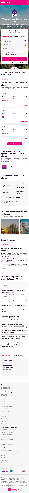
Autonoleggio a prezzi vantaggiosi (9, 452)
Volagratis (4, 72)
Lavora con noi (4, 414)
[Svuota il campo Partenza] (25, 40)
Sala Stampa (4, 421)
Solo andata (16, 36)
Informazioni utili (5, 437)
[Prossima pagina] (26, 355)
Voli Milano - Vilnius (7, 360)
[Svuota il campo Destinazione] (25, 45)
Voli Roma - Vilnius (7, 362)
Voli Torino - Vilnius (7, 365)
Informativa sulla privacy (7, 406)
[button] (4, 268)
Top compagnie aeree (6, 450)
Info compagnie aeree (6, 434)
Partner (3, 418)
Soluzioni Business (5, 423)
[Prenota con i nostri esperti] (20, 2)
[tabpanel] (14, 112)
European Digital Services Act (8, 439)
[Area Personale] (24, 2)
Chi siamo (3, 401)
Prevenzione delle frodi (7, 444)
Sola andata (5, 79)
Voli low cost (4, 455)
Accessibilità (4, 442)
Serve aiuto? (4, 429)
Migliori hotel (4, 460)
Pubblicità (3, 416)
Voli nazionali (6, 355)
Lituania (16, 72)
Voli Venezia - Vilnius (8, 367)
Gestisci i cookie (5, 411)
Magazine (3, 462)
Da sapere (5, 244)
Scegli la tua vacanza (6, 457)
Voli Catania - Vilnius (7, 369)
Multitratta (23, 36)
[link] (14, 99)
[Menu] (27, 2)
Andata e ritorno (7, 36)
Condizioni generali (6, 404)
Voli (10, 72)
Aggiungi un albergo (17, 62)
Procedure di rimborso (6, 432)
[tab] (10, 32)
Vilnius (23, 72)
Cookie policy (4, 409)
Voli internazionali (17, 355)
